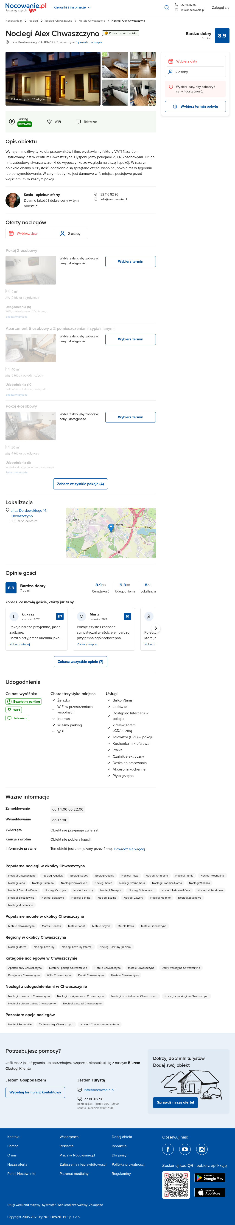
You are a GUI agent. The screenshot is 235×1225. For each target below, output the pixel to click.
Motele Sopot (76, 926)
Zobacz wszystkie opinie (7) (80, 661)
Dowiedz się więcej (129, 848)
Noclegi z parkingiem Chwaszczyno (186, 996)
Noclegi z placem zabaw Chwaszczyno (32, 1003)
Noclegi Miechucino (20, 905)
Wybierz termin (130, 261)
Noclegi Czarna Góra (132, 883)
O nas (12, 1155)
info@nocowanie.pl (192, 10)
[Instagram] (202, 1149)
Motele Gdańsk (51, 926)
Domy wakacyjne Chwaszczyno (181, 968)
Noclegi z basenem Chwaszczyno (29, 996)
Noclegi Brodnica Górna (167, 883)
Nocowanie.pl (14, 21)
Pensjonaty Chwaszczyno (24, 975)
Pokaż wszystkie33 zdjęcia (28, 99)
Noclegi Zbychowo (189, 898)
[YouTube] (185, 1149)
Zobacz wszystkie (17, 317)
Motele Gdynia (101, 926)
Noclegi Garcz (103, 883)
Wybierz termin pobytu (199, 106)
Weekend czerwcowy (72, 1204)
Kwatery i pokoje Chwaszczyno (68, 968)
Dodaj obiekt (122, 1136)
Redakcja (119, 1145)
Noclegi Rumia (184, 875)
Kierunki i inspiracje (69, 7)
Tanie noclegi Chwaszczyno (56, 1024)
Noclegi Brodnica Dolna (22, 890)
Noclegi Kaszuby (44, 947)
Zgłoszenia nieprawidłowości (83, 1164)
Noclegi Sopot (79, 875)
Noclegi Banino (80, 898)
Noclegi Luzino (107, 898)
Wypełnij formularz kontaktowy (35, 1092)
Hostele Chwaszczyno (125, 975)
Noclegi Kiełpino (160, 898)
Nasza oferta (17, 1164)
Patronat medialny (74, 1173)
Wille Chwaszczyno (59, 975)
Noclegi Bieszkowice (21, 898)
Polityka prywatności (128, 1164)
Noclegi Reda (16, 883)
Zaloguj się (220, 7)
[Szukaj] (166, 7)
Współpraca (69, 1136)
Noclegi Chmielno (157, 875)
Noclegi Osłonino (43, 883)
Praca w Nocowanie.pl (77, 1155)
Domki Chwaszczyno (91, 975)
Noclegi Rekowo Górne (176, 890)
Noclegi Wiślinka (199, 883)
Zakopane (96, 1204)
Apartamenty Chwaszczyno (25, 968)
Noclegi (34, 21)
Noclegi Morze (17, 947)
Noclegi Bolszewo (53, 898)
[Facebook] (168, 1149)
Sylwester (49, 1204)
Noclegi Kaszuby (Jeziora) (115, 947)
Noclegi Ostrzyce (55, 890)
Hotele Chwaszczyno (108, 968)
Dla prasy (119, 1155)
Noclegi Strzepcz (110, 890)
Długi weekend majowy (23, 1204)
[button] (111, 528)
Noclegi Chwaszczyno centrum (100, 1024)
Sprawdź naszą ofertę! (175, 1102)
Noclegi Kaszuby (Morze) (77, 947)
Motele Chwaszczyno (92, 21)
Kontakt (13, 1136)
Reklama (66, 1145)
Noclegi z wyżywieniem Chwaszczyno (80, 996)
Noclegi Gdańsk (53, 875)
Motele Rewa (126, 926)
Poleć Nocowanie (21, 1173)
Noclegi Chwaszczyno (58, 21)
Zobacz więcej (20, 644)
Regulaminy (121, 1173)
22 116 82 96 (188, 5)
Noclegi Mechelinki (212, 875)
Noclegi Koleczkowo (210, 890)
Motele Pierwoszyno (153, 926)
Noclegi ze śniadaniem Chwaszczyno (134, 996)
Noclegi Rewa (129, 875)
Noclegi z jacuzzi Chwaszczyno (82, 1003)
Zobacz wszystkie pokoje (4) (80, 483)
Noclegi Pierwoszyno (74, 883)
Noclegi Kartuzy (83, 890)
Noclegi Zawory (133, 898)
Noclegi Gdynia (104, 875)
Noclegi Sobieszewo (141, 890)
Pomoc (12, 1145)
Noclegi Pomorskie (20, 1024)
